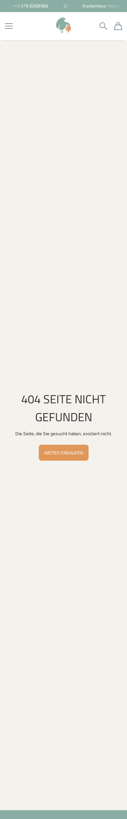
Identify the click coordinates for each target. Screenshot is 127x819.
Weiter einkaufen (63, 452)
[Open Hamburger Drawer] (9, 26)
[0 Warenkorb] (118, 26)
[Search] (103, 26)
